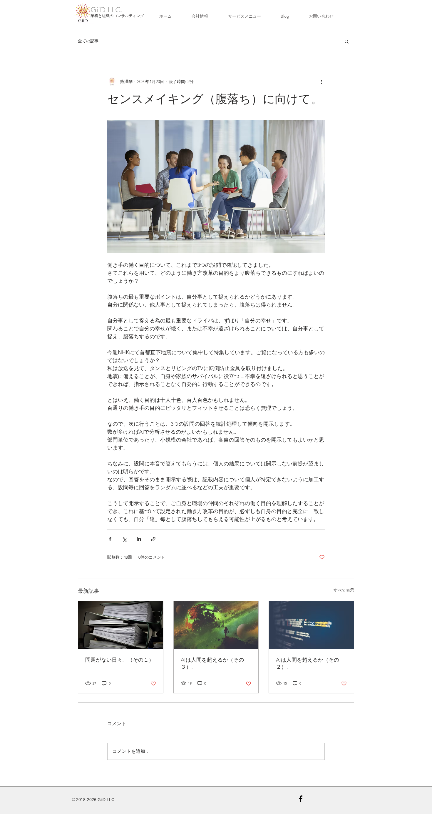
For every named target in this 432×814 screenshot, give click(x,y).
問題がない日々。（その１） (119, 660)
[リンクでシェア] (153, 539)
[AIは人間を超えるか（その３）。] (216, 625)
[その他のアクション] (321, 81)
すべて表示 (344, 590)
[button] (346, 41)
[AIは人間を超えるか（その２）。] (311, 625)
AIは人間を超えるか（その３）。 (212, 663)
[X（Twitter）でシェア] (124, 539)
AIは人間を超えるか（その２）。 (307, 663)
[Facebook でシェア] (110, 539)
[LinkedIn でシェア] (139, 539)
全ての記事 (88, 41)
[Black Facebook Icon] (300, 798)
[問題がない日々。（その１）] (120, 625)
